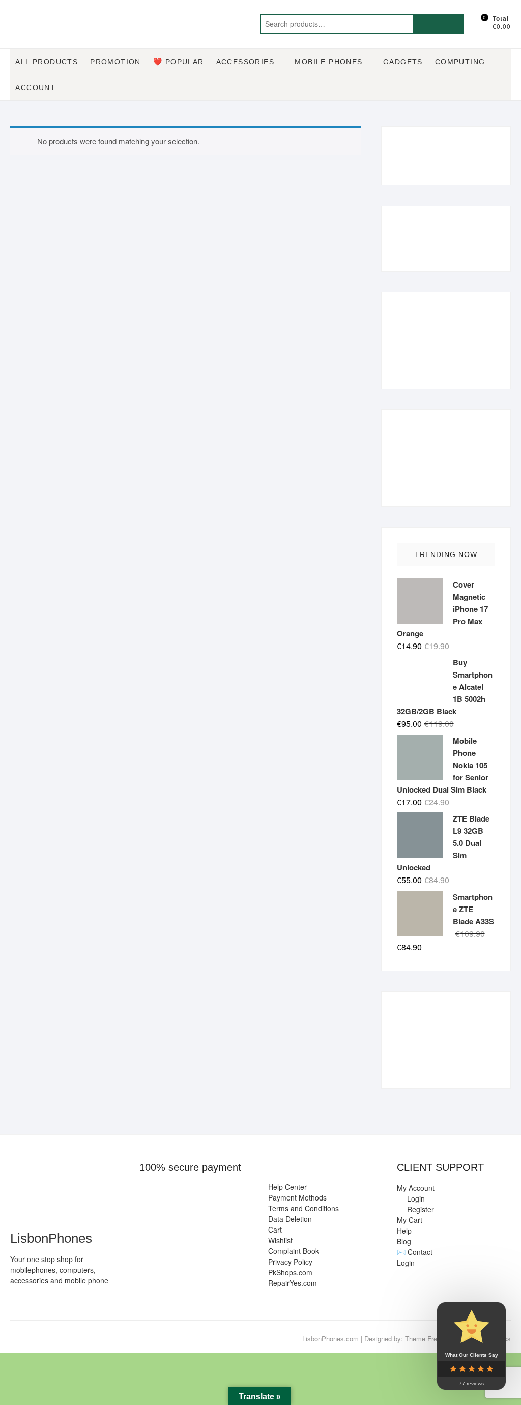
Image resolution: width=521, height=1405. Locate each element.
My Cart (409, 1220)
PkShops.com (290, 1272)
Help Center (287, 1187)
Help (404, 1230)
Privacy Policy (290, 1261)
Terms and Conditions (303, 1208)
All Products (46, 61)
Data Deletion (290, 1219)
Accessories (245, 61)
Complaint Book (293, 1251)
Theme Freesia (427, 1338)
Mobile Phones (328, 61)
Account (35, 87)
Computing (460, 61)
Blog (404, 1241)
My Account (416, 1188)
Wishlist (280, 1240)
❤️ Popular (178, 61)
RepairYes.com (292, 1283)
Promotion (115, 61)
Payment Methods (297, 1197)
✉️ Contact (414, 1252)
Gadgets (403, 61)
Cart (275, 1229)
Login (406, 1262)
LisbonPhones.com (330, 1338)
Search (438, 24)
